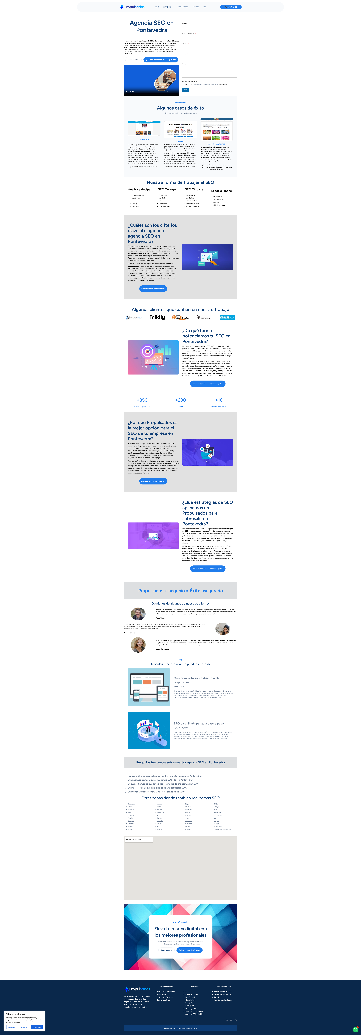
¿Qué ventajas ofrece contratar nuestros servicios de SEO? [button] (156, 791)
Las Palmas (160, 812)
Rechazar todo (24, 1027)
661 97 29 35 (228, 994)
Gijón (216, 804)
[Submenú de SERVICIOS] (171, 7)
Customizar (11, 1027)
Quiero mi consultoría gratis (189, 950)
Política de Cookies (165, 997)
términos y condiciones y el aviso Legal (205, 84)
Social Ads (189, 1003)
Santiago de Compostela (222, 829)
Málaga (216, 824)
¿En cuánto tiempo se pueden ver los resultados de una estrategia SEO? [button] (162, 784)
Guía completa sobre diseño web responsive (196, 680)
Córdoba (131, 824)
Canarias (188, 829)
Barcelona (131, 804)
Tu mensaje (185, 64)
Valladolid (217, 812)
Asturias (130, 818)
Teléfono (185, 44)
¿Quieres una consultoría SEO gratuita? (161, 60)
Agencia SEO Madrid (194, 1014)
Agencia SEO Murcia (194, 1011)
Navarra (159, 829)
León (215, 818)
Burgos (216, 821)
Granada (159, 818)
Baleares (159, 824)
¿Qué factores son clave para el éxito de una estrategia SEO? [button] (157, 787)
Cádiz (187, 818)
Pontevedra (218, 826)
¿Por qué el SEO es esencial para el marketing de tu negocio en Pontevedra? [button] (164, 776)
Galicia (187, 812)
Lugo (158, 826)
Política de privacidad (166, 991)
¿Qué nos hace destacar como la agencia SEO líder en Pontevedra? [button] (160, 780)
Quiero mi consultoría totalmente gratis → (208, 384)
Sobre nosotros (133, 60)
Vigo (186, 804)
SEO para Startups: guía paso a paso (199, 723)
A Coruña (131, 826)
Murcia (130, 829)
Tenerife (159, 809)
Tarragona (188, 821)
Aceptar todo (37, 1027)
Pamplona (188, 809)
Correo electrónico (189, 34)
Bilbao (187, 826)
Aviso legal (161, 994)
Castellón (188, 824)
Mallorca (131, 815)
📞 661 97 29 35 (231, 7)
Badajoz (216, 807)
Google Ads (190, 1000)
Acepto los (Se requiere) (205, 84)
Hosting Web (190, 1008)
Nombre (185, 24)
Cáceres (188, 815)
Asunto (185, 54)
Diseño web (190, 997)
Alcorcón (160, 821)
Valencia (131, 809)
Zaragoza (131, 821)
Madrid (130, 807)
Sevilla (130, 812)
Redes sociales (191, 994)
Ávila (215, 809)
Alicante (159, 804)
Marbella (188, 807)
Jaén (158, 815)
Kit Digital (189, 1006)
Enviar (185, 90)
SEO (187, 991)
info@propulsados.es (223, 1000)
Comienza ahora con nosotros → (153, 289)
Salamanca (217, 815)
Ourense (159, 807)
